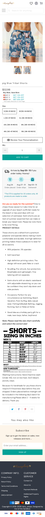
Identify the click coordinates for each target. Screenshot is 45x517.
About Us (27, 485)
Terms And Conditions (9, 486)
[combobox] (25, 10)
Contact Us (28, 481)
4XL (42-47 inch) (11, 131)
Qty (3, 145)
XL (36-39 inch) (25, 118)
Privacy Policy (6, 477)
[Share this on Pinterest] (25, 409)
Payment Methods (30, 489)
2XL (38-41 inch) (10, 125)
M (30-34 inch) (25, 111)
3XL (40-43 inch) (28, 125)
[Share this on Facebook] (19, 409)
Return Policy (6, 482)
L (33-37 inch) (10, 118)
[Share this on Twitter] (12, 409)
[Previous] (4, 42)
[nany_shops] (9, 3)
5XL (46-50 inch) (28, 131)
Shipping (4, 491)
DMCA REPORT (6, 495)
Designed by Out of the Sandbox (28, 507)
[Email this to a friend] (32, 409)
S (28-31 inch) (9, 111)
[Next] (41, 42)
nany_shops (27, 506)
